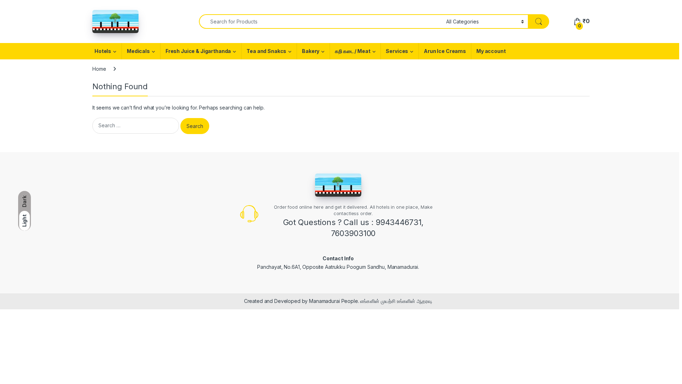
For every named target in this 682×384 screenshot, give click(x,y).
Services (397, 51)
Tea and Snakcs (266, 51)
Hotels (102, 51)
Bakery (310, 51)
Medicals (138, 51)
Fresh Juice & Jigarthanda (198, 51)
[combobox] (320, 21)
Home (99, 69)
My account (491, 51)
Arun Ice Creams (445, 51)
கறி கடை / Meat (352, 51)
